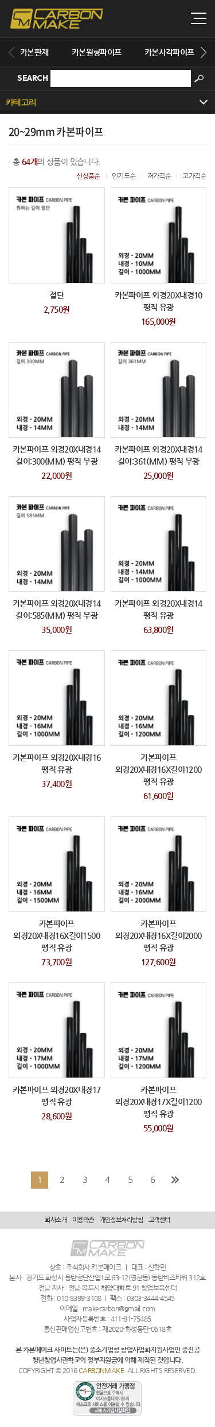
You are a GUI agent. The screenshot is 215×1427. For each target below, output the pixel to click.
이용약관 (83, 1220)
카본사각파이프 (169, 52)
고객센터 (159, 1220)
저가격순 (159, 176)
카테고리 (21, 102)
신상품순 (88, 176)
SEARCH (32, 78)
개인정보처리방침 (121, 1220)
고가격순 (194, 176)
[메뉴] (198, 18)
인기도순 (124, 176)
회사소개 (56, 1220)
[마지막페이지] (175, 1180)
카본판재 (34, 52)
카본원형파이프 (97, 52)
